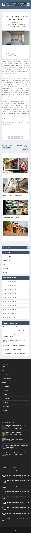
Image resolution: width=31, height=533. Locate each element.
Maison (23, 24)
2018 (4, 313)
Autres (5, 394)
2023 (4, 293)
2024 (4, 289)
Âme (16, 24)
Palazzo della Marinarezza (10, 238)
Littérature (6, 268)
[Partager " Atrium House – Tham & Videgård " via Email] (21, 137)
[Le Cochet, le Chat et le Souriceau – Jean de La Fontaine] (4, 447)
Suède (14, 26)
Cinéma (5, 272)
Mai (15, 470)
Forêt (19, 24)
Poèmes (6, 410)
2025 (4, 285)
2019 (4, 309)
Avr (13, 470)
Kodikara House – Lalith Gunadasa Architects (13, 196)
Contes (6, 402)
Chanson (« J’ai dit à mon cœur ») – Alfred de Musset (15, 340)
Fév (8, 470)
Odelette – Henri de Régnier (13, 432)
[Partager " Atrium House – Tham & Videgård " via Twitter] (12, 137)
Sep (25, 475)
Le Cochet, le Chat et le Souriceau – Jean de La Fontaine (17, 446)
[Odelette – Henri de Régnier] (4, 434)
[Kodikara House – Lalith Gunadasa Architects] (15, 185)
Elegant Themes (14, 529)
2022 (4, 297)
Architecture (15, 22)
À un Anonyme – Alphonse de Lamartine (14, 345)
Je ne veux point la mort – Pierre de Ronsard (15, 353)
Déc (5, 476)
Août (22, 470)
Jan (6, 470)
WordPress (15, 531)
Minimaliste (8, 26)
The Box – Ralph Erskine (10, 175)
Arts (4, 264)
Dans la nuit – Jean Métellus (10, 327)
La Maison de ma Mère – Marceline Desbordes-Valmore (15, 426)
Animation (7, 386)
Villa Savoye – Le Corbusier (11, 217)
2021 (4, 301)
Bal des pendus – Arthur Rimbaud (12, 349)
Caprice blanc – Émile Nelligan (14, 439)
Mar (10, 470)
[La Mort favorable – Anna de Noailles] (4, 454)
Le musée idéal (7, 256)
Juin (17, 470)
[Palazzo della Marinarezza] (15, 228)
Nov (3, 476)
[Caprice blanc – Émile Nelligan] (4, 440)
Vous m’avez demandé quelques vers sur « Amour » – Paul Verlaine (14, 335)
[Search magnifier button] (28, 247)
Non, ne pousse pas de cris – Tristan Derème (15, 331)
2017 (4, 317)
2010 (13, 24)
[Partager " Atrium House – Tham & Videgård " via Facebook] (9, 137)
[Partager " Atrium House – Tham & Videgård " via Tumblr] (15, 137)
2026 (4, 281)
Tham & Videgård (21, 26)
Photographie (7, 378)
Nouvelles (6, 406)
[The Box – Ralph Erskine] (15, 165)
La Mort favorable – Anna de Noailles (16, 453)
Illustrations (7, 374)
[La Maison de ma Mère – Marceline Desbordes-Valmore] (4, 427)
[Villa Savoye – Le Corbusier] (15, 207)
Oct (28, 475)
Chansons (6, 398)
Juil (20, 470)
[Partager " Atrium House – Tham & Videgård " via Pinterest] (18, 137)
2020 (4, 305)
